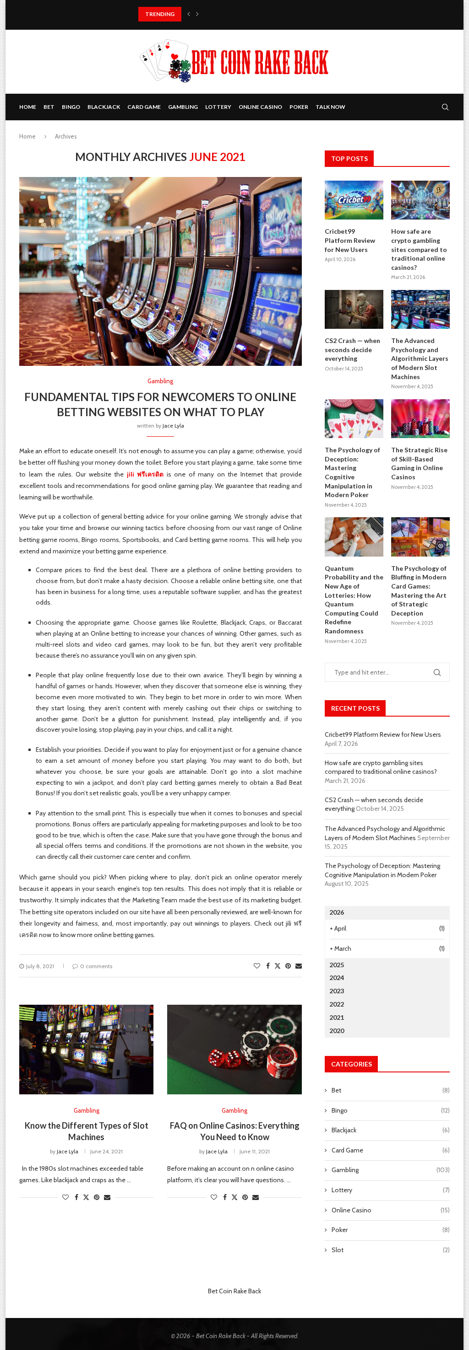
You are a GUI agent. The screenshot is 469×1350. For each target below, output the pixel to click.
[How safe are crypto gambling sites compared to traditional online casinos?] (420, 200)
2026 (336, 912)
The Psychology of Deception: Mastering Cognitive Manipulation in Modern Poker (352, 472)
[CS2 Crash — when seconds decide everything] (354, 309)
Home (27, 106)
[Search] (445, 107)
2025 (336, 965)
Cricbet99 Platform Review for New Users (350, 240)
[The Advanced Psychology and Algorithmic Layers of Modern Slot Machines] (420, 309)
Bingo (71, 106)
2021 (336, 1017)
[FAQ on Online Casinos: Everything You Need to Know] (234, 1049)
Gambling (183, 106)
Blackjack (103, 106)
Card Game (144, 106)
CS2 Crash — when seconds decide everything (352, 349)
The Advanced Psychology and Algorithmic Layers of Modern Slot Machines (419, 358)
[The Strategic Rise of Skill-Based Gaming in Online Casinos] (420, 419)
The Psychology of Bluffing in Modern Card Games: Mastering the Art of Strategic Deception (419, 590)
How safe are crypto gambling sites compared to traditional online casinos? (419, 249)
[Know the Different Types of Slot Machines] (86, 1049)
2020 (336, 1030)
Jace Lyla (173, 425)
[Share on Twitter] (277, 966)
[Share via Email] (298, 966)
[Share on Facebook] (268, 966)
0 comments (96, 966)
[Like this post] (257, 966)
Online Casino (260, 106)
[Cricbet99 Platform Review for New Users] (354, 200)
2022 (336, 1004)
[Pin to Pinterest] (288, 966)
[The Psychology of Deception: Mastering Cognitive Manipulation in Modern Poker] (354, 419)
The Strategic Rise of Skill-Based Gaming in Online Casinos (419, 463)
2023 (336, 991)
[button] (188, 14)
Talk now (330, 106)
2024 (336, 977)
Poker (298, 106)
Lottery (218, 106)
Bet (49, 106)
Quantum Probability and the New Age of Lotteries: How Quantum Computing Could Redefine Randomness (354, 599)
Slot (391, 1250)
